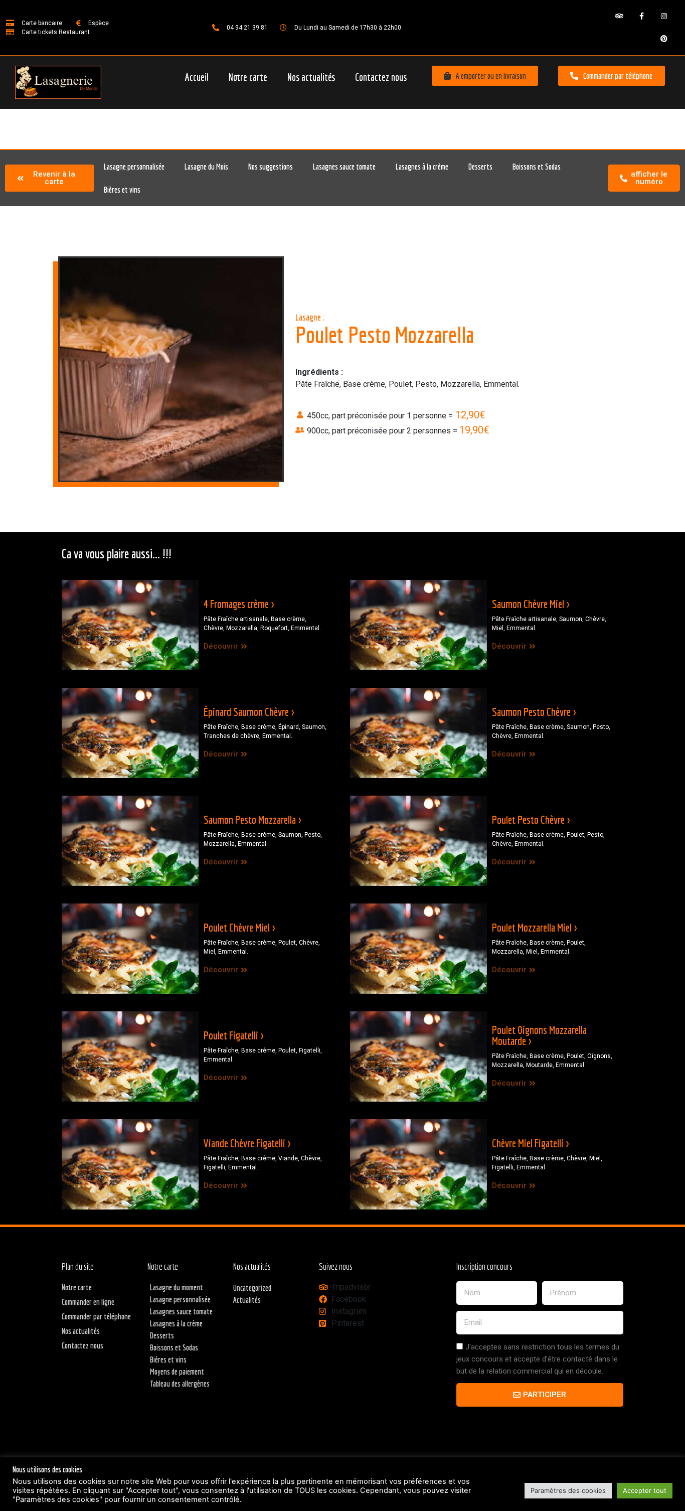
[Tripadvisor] (619, 16)
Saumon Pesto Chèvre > (534, 711)
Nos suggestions (270, 166)
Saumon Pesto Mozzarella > (252, 819)
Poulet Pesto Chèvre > (531, 819)
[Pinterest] (664, 39)
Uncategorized (252, 1287)
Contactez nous (381, 77)
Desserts (480, 166)
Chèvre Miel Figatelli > (530, 1143)
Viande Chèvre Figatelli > (247, 1143)
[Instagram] (664, 16)
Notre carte (248, 77)
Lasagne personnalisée (134, 166)
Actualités (247, 1299)
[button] (485, 76)
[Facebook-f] (641, 16)
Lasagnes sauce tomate (344, 166)
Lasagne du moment (176, 1287)
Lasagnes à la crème (422, 166)
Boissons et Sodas (536, 166)
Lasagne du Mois (206, 166)
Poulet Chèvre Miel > (239, 927)
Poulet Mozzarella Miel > (534, 927)
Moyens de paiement (177, 1371)
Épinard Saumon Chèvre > (249, 711)
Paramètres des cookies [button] (568, 1490)
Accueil (197, 77)
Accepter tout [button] (644, 1490)
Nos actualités (311, 77)
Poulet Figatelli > (233, 1035)
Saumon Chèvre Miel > (530, 603)
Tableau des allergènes (180, 1383)
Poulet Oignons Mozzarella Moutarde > (539, 1035)
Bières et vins (122, 189)
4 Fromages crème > (239, 603)
